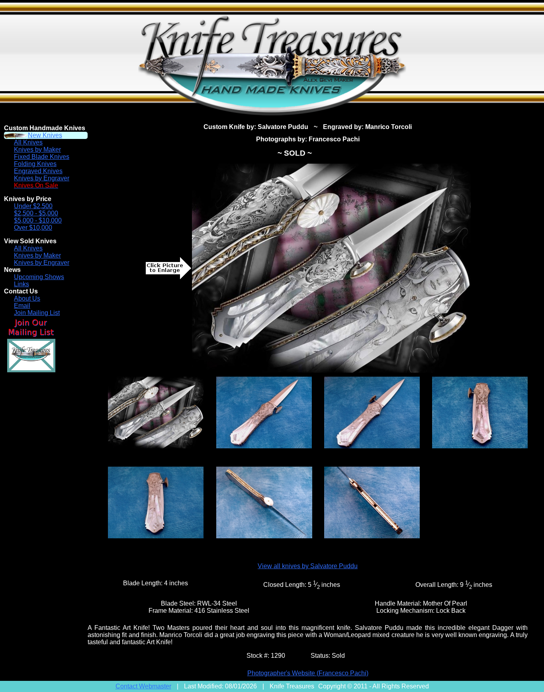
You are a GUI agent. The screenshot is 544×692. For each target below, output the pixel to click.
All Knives (28, 142)
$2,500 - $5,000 (36, 213)
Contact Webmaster (143, 686)
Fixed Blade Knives (41, 156)
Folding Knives (35, 163)
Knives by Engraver (41, 178)
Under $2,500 (33, 206)
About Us (27, 298)
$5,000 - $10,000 (38, 220)
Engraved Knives (38, 171)
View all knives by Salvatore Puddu (308, 566)
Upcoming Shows (39, 277)
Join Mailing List (37, 312)
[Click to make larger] (331, 268)
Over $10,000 (33, 227)
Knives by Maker (37, 149)
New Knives (45, 135)
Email (22, 305)
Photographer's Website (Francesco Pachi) (307, 673)
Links (21, 284)
